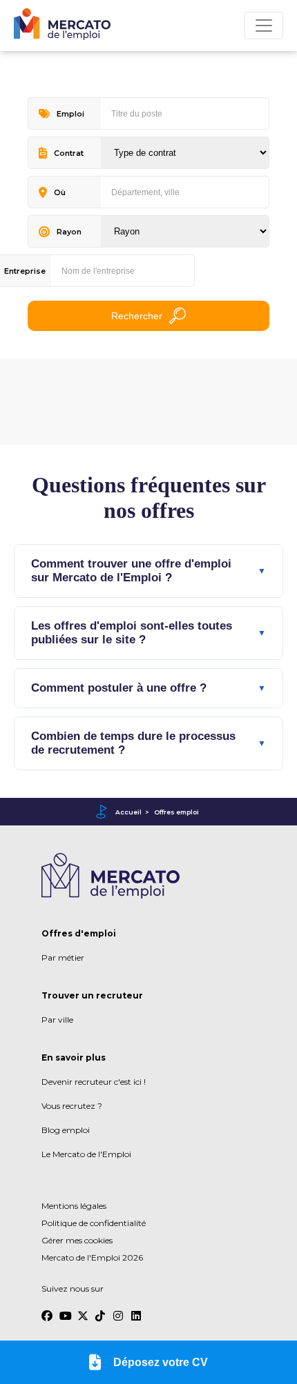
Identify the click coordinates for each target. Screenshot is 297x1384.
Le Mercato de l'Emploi (86, 1154)
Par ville (57, 1019)
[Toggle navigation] (264, 25)
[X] (82, 1309)
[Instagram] (118, 1309)
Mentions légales (73, 1206)
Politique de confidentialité (93, 1223)
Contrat (69, 153)
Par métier (62, 957)
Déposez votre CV (160, 1362)
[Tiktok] (100, 1309)
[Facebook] (46, 1309)
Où (60, 192)
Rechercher (136, 315)
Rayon (69, 232)
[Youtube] (64, 1309)
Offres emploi (176, 812)
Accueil (128, 812)
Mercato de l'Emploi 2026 (92, 1257)
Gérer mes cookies (77, 1240)
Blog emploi (65, 1130)
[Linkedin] (136, 1309)
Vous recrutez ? (71, 1106)
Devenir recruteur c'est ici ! (93, 1081)
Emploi (70, 114)
